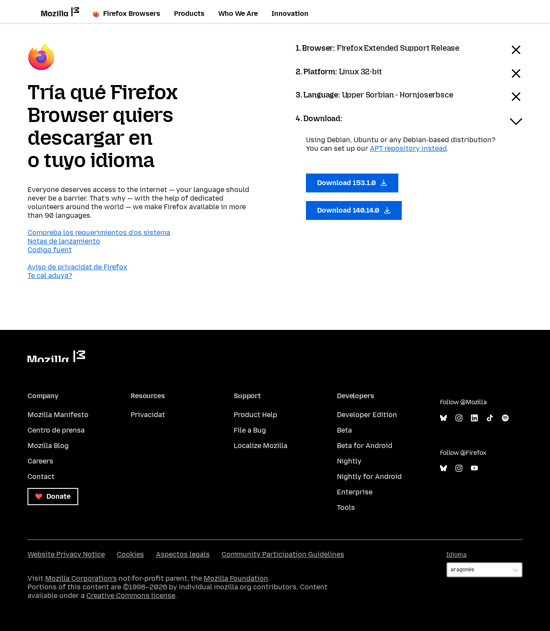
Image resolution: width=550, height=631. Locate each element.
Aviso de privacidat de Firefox (77, 267)
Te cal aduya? (50, 275)
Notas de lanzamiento (64, 241)
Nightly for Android (369, 476)
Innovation (290, 13)
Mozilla (56, 356)
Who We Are (238, 13)
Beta (344, 430)
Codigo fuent (50, 250)
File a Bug (250, 430)
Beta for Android (364, 446)
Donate (57, 496)
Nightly (349, 461)
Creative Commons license (130, 595)
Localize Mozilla (260, 446)
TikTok (489, 418)
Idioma (456, 554)
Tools (346, 507)
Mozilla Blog (48, 446)
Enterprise (355, 492)
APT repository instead (408, 148)
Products (189, 13)
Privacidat (148, 415)
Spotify (505, 418)
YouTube (474, 468)
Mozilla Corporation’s (81, 578)
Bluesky (443, 418)
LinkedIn (474, 418)
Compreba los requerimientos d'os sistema (99, 233)
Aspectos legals (183, 554)
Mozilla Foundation (236, 578)
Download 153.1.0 (347, 183)
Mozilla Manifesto (58, 415)
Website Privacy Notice (66, 554)
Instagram (458, 418)
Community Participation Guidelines (283, 554)
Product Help (255, 415)
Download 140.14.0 (349, 210)
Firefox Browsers (131, 13)
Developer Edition (367, 415)
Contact (41, 476)
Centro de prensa (56, 430)
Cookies (130, 554)
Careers (40, 461)
